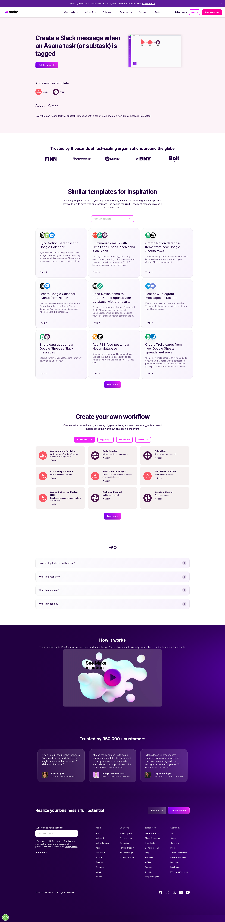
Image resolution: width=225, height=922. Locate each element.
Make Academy (152, 833)
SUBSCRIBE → (42, 852)
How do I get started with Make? (57, 563)
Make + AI (100, 838)
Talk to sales (181, 12)
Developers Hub (152, 848)
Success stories (126, 838)
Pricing (158, 12)
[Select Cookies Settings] (5, 917)
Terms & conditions (178, 853)
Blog (147, 853)
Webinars (149, 857)
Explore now (148, 3)
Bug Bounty (175, 867)
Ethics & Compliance (179, 872)
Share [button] (55, 105)
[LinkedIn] (181, 892)
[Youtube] (188, 892)
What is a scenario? (49, 576)
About (173, 833)
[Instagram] (167, 892)
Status (98, 872)
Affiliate (148, 862)
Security (148, 872)
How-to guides (126, 833)
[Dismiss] (221, 3)
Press (172, 848)
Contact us (175, 843)
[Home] (11, 12)
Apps (98, 848)
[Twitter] (174, 892)
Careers (173, 838)
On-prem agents (152, 877)
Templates (124, 843)
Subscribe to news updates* (49, 827)
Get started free (212, 12)
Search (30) (143, 440)
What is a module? (49, 590)
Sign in (194, 12)
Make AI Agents (102, 843)
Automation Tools (127, 857)
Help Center (150, 843)
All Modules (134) (84, 440)
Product (99, 833)
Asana (45, 92)
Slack (62, 92)
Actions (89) (124, 440)
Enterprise (100, 867)
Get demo (100, 862)
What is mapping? (48, 603)
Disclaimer (174, 862)
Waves (99, 877)
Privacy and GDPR (178, 857)
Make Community (152, 838)
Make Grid (100, 853)
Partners (148, 867)
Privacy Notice (71, 847)
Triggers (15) (105, 440)
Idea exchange (126, 853)
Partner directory (127, 848)
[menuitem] (71, 12)
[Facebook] (160, 892)
